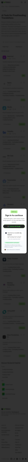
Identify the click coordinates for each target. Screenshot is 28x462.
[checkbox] (6, 233)
